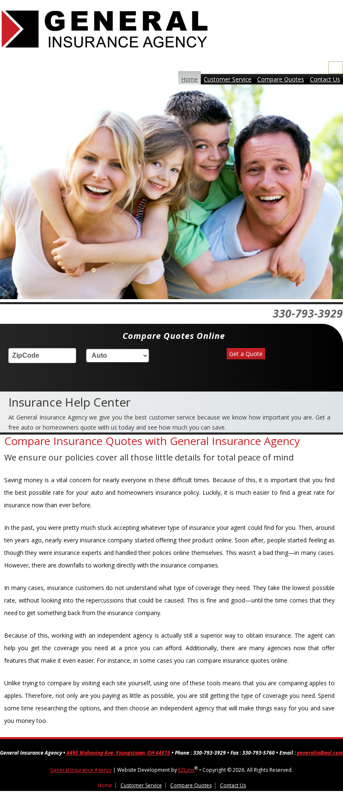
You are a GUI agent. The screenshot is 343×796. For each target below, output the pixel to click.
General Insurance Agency (81, 769)
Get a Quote (246, 354)
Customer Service (227, 79)
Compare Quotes (280, 79)
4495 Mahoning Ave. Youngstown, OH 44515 (118, 752)
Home (189, 79)
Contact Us (325, 79)
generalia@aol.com (320, 752)
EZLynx (186, 769)
